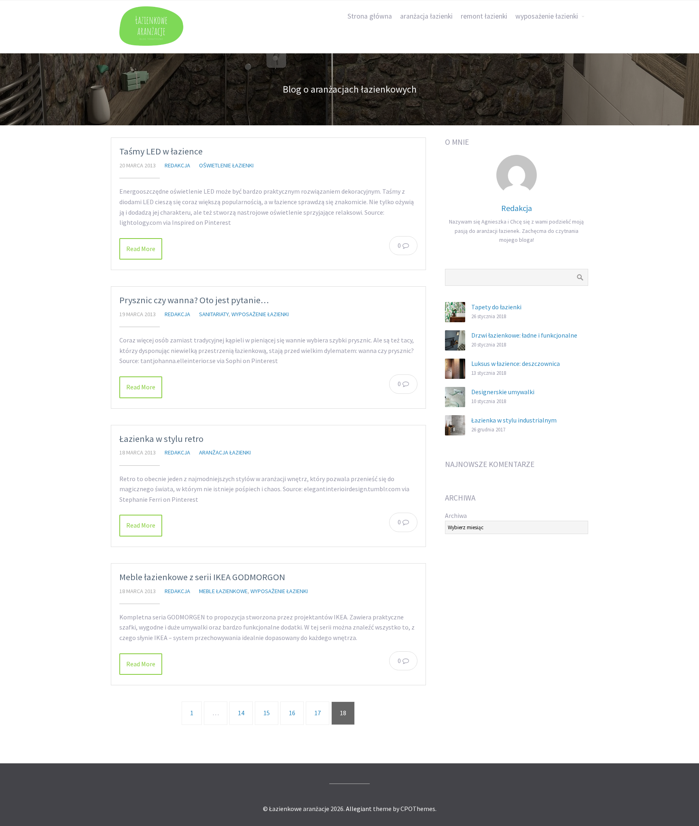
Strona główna (369, 16)
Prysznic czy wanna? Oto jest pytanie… (194, 300)
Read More (140, 249)
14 (241, 713)
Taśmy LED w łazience (161, 151)
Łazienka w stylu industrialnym (514, 420)
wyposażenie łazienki (546, 16)
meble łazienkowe (223, 591)
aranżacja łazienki (426, 16)
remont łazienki (484, 16)
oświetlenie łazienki (226, 165)
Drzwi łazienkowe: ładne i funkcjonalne (524, 335)
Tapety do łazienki (496, 307)
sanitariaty (214, 314)
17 (317, 713)
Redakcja (177, 165)
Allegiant (359, 809)
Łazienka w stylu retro (161, 438)
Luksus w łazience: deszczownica (515, 363)
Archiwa (456, 515)
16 (292, 713)
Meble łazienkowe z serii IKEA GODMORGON (202, 577)
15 (266, 713)
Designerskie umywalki (502, 392)
